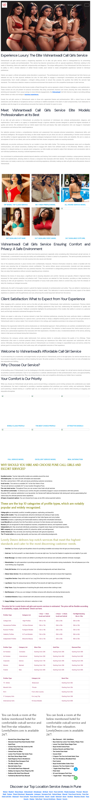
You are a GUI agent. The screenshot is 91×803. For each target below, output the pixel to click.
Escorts (65, 799)
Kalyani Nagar (56, 794)
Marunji (85, 792)
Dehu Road (38, 799)
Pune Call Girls (58, 792)
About (63, 5)
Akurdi (47, 796)
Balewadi (59, 796)
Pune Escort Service (74, 794)
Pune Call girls (24, 796)
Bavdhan (70, 796)
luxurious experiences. (32, 94)
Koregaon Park (46, 794)
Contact (78, 5)
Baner (64, 796)
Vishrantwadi (56, 92)
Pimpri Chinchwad (19, 794)
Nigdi (4, 794)
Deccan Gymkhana (49, 799)
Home (56, 5)
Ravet (51, 792)
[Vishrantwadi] (4, 5)
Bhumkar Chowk (79, 796)
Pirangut (79, 792)
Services (70, 5)
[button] (87, 5)
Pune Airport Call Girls (37, 796)
